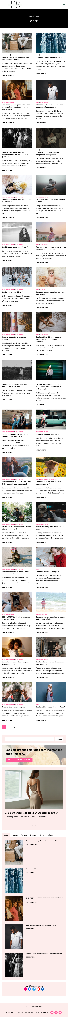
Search (59, 739)
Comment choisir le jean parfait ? (49, 57)
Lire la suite (8, 75)
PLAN (45, 1012)
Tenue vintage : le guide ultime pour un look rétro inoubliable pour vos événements (16, 107)
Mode (12, 55)
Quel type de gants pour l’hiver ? (15, 247)
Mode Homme (6, 55)
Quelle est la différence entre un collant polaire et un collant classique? (48, 339)
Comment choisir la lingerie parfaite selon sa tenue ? (31, 813)
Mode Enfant (44, 289)
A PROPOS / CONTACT (15, 1012)
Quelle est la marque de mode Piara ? (50, 707)
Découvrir (31, 844)
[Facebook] (51, 1012)
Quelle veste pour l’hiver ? (12, 292)
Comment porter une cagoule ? (14, 707)
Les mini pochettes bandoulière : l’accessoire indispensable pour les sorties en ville (49, 387)
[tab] (6, 835)
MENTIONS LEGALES (33, 1012)
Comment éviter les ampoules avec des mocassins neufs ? (41, 840)
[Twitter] (56, 1012)
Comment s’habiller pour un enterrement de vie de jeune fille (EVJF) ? (15, 154)
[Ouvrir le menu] (64, 4)
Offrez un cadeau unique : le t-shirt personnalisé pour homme (42, 925)
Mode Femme (19, 55)
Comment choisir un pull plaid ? (48, 572)
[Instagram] (60, 1012)
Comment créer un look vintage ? (49, 434)
